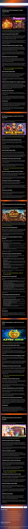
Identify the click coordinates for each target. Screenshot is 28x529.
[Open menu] (26, 1)
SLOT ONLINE (3, 114)
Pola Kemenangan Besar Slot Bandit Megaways (13, 204)
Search (25, 507)
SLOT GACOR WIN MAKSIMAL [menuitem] (8, 30)
